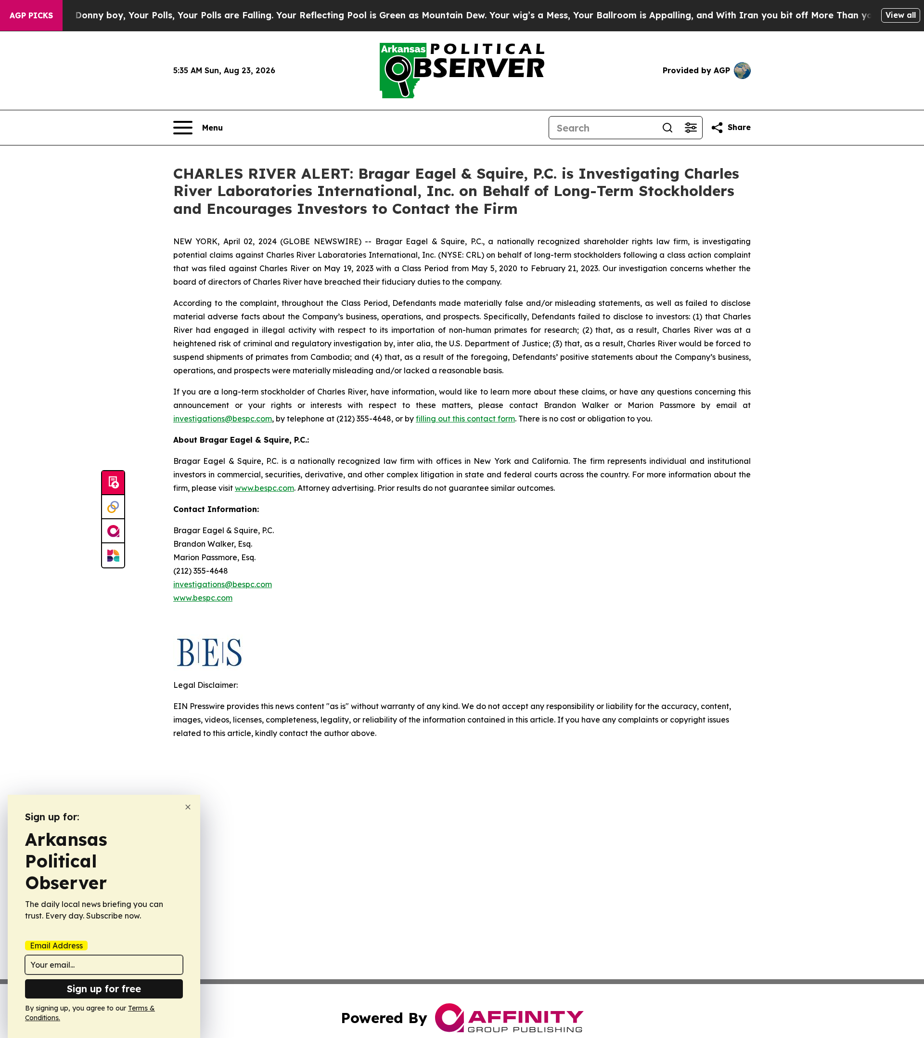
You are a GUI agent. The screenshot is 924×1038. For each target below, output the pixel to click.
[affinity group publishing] (113, 531)
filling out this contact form (465, 418)
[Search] (667, 128)
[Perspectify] (113, 507)
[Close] (187, 807)
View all (901, 15)
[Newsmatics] (113, 555)
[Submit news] (113, 483)
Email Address (56, 945)
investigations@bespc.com (222, 418)
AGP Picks (31, 15)
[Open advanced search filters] (690, 128)
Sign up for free (104, 989)
